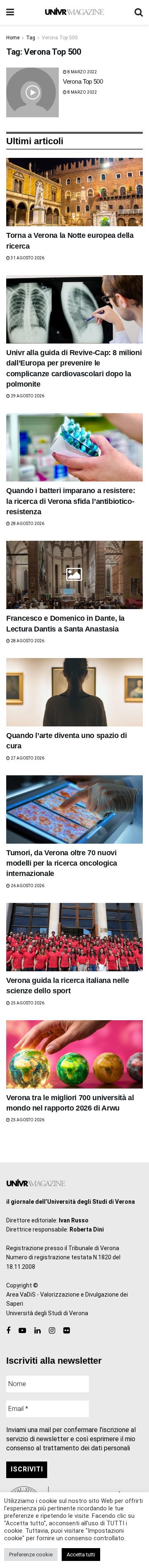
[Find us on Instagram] (52, 1331)
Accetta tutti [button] (81, 1554)
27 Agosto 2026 (27, 758)
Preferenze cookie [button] (31, 1554)
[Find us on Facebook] (8, 1331)
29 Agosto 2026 (27, 396)
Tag (30, 38)
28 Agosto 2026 (27, 523)
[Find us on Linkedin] (37, 1331)
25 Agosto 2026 (27, 1003)
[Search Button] (139, 12)
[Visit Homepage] (74, 12)
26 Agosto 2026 (27, 885)
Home (12, 38)
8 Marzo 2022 (82, 72)
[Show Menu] (10, 12)
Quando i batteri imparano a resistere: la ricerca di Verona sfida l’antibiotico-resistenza (70, 500)
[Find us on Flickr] (66, 1331)
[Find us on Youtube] (22, 1331)
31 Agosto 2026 (27, 258)
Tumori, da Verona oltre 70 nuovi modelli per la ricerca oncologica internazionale (61, 863)
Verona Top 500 (60, 38)
